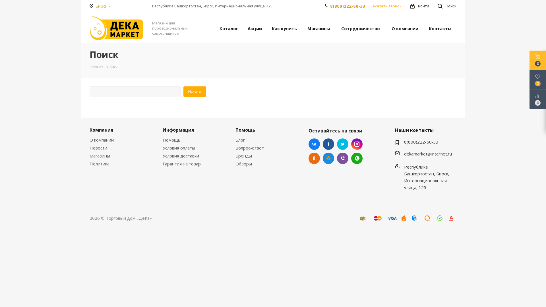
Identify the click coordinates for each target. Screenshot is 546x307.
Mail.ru (328, 158)
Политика (99, 164)
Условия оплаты (179, 148)
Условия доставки (181, 156)
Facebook (328, 144)
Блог (240, 140)
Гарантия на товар (182, 164)
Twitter (342, 144)
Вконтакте (314, 144)
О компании (102, 140)
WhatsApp (357, 158)
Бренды (243, 156)
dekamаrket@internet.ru (428, 154)
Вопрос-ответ (249, 148)
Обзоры (243, 164)
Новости (98, 148)
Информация (178, 130)
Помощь (172, 140)
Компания (101, 130)
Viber (342, 158)
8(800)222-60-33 (347, 6)
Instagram (357, 144)
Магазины (100, 156)
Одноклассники (314, 158)
